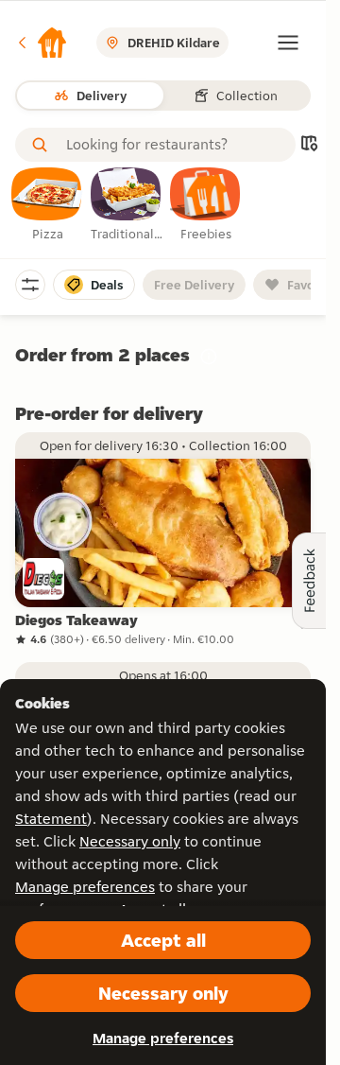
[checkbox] (47, 205)
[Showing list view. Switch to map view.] (309, 145)
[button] (41, 42)
